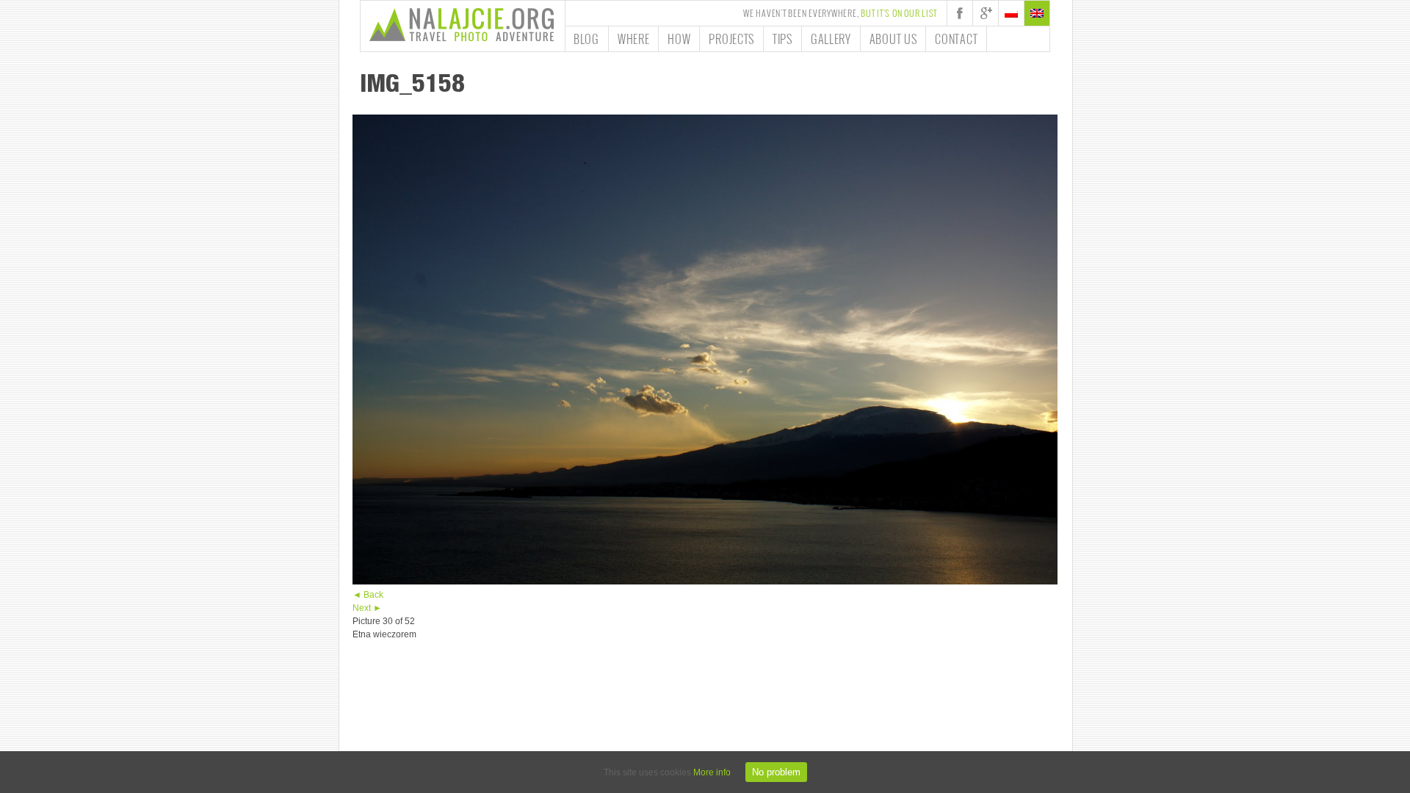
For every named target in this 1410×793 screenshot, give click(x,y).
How (679, 39)
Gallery (831, 39)
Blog (586, 39)
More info (712, 772)
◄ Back (367, 595)
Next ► (367, 608)
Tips (782, 39)
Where (634, 39)
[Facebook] (959, 13)
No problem (776, 772)
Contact (956, 39)
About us (893, 39)
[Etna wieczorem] (705, 581)
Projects (731, 39)
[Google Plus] (985, 13)
